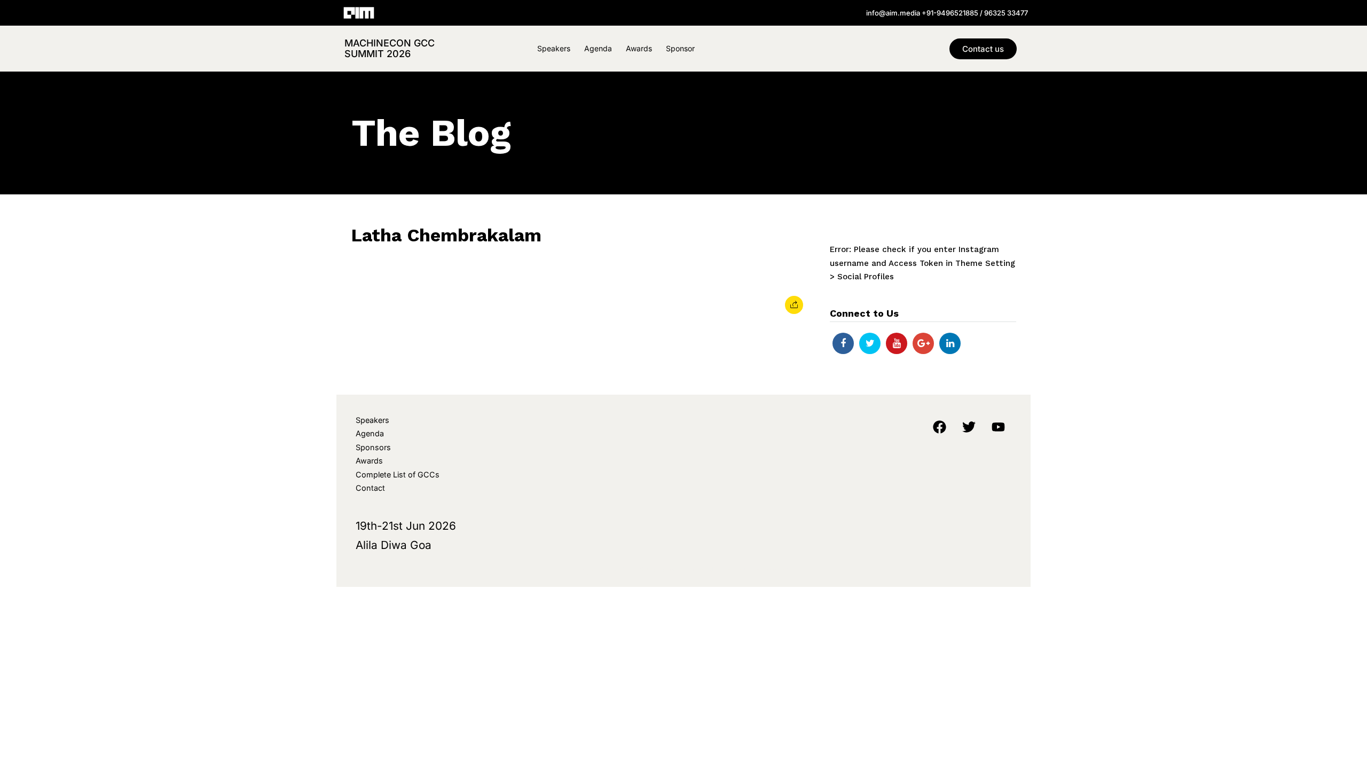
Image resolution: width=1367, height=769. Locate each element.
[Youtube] (896, 343)
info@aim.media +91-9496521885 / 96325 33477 (947, 13)
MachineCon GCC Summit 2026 (389, 48)
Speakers (553, 48)
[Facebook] (843, 343)
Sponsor (680, 48)
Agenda (598, 48)
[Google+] (923, 343)
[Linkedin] (950, 343)
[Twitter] (870, 343)
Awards (639, 48)
